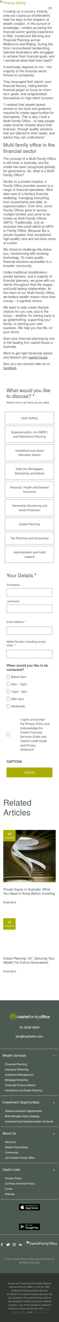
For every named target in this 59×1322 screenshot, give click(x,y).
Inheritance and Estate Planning (23, 1090)
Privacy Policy (13, 1178)
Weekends (18, 706)
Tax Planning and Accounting (29, 538)
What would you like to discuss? (28, 393)
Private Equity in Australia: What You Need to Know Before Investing (29, 891)
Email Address (16, 622)
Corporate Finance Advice (20, 1085)
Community (11, 1152)
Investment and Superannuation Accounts (29, 1121)
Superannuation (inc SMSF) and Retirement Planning (29, 434)
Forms (8, 1189)
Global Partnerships (16, 1147)
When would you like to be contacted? (27, 667)
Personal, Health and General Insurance (29, 489)
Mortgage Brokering (16, 1080)
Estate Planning (29, 524)
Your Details (21, 575)
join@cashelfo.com (29, 1036)
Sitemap (10, 1194)
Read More (9, 902)
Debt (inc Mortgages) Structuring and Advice (29, 471)
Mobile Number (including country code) (26, 643)
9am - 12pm (19, 684)
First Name (13, 585)
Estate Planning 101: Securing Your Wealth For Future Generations (29, 960)
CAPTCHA (14, 761)
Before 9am (18, 677)
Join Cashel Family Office (20, 1158)
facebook (10, 367)
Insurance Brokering (16, 1069)
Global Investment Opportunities (23, 1111)
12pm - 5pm (19, 691)
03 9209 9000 (29, 1027)
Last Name (13, 601)
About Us (10, 1142)
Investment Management (19, 1074)
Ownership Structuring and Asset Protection (29, 507)
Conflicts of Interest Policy (20, 1183)
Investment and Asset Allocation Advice (29, 452)
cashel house (38, 357)
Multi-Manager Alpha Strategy (22, 1116)
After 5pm (17, 699)
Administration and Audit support (30, 554)
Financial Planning (16, 1064)
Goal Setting (29, 418)
